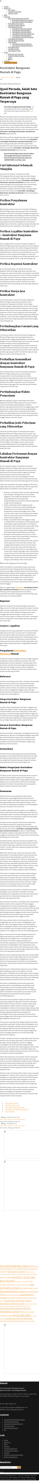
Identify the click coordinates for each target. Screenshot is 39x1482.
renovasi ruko (5, 1321)
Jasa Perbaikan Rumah (16, 40)
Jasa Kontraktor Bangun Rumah (23, 1285)
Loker (10, 57)
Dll (5, 1430)
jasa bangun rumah (11, 1103)
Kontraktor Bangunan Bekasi (22, 22)
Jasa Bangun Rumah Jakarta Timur (25, 1274)
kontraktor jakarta (26, 1306)
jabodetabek (9, 1269)
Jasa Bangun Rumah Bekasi (21, 35)
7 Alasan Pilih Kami (14, 12)
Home (6, 6)
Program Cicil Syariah (15, 54)
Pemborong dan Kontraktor (13, 1455)
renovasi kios (10, 1318)
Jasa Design (12, 42)
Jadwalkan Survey (10, 63)
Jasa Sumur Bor (9, 1426)
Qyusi (6, 52)
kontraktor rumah (9, 1311)
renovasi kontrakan (24, 1318)
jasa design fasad (18, 1281)
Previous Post (12, 1118)
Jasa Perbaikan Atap (11, 1428)
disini (31, 111)
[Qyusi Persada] (1, 1)
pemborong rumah (27, 1311)
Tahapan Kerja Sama (11, 1451)
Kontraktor (20, 587)
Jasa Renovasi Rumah (15, 39)
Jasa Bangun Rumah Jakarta (22, 29)
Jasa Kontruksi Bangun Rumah (14, 1420)
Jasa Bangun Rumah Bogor (21, 30)
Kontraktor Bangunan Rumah (18, 18)
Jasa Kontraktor (25, 1281)
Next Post (12, 1125)
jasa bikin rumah (21, 1277)
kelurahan (33, 1298)
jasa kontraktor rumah (17, 1286)
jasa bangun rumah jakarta (12, 1274)
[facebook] (0, 1471)
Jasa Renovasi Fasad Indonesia (13, 1295)
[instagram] (1, 1471)
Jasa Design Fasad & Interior (13, 1424)
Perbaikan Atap (13, 47)
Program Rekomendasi (16, 56)
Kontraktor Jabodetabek (16, 1306)
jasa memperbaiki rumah (29, 1288)
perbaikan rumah (6, 1315)
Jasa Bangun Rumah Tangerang (23, 34)
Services (7, 17)
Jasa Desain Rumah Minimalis (22, 46)
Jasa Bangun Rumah (15, 27)
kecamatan (25, 1298)
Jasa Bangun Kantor (21, 1269)
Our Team (11, 10)
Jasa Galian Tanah (14, 51)
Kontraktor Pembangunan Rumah (16, 1109)
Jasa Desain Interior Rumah (21, 44)
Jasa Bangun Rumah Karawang (23, 37)
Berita (10, 59)
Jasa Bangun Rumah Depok (21, 32)
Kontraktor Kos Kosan (16, 23)
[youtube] (3, 1471)
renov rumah (29, 1321)
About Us (7, 8)
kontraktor (2, 1301)
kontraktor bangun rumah (12, 1303)
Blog (5, 15)
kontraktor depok (6, 1306)
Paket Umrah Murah (11, 1457)
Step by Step (13, 13)
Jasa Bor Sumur (13, 49)
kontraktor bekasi (28, 1303)
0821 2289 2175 (25, 1266)
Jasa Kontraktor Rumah (16, 25)
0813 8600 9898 (8, 1266)
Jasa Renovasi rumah (12, 1105)
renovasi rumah (17, 1321)
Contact (7, 61)
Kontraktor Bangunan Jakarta (22, 20)
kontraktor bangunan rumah (15, 1107)
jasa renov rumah (14, 1297)
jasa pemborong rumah (12, 1291)
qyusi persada (9, 1111)
